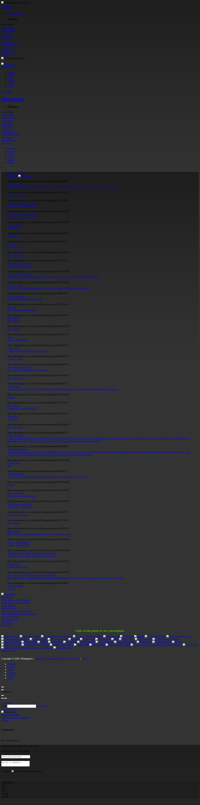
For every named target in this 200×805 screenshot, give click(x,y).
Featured (12, 72)
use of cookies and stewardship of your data (171, 802)
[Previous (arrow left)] (2, 698)
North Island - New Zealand (15, 599)
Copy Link (42, 706)
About (11, 77)
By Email (6, 703)
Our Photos (6, 622)
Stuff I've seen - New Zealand (16, 611)
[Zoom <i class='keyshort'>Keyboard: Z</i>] (2, 695)
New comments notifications (28, 771)
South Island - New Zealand (15, 602)
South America (8, 605)
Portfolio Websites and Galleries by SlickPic (57, 658)
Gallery (11, 75)
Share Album (7, 27)
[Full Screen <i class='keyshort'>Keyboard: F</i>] (2, 689)
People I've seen (9, 608)
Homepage (6, 625)
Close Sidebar (10, 709)
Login (86, 658)
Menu (10, 86)
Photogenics (10, 714)
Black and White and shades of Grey (19, 614)
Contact (11, 80)
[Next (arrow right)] (5, 698)
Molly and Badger (10, 619)
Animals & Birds (9, 616)
